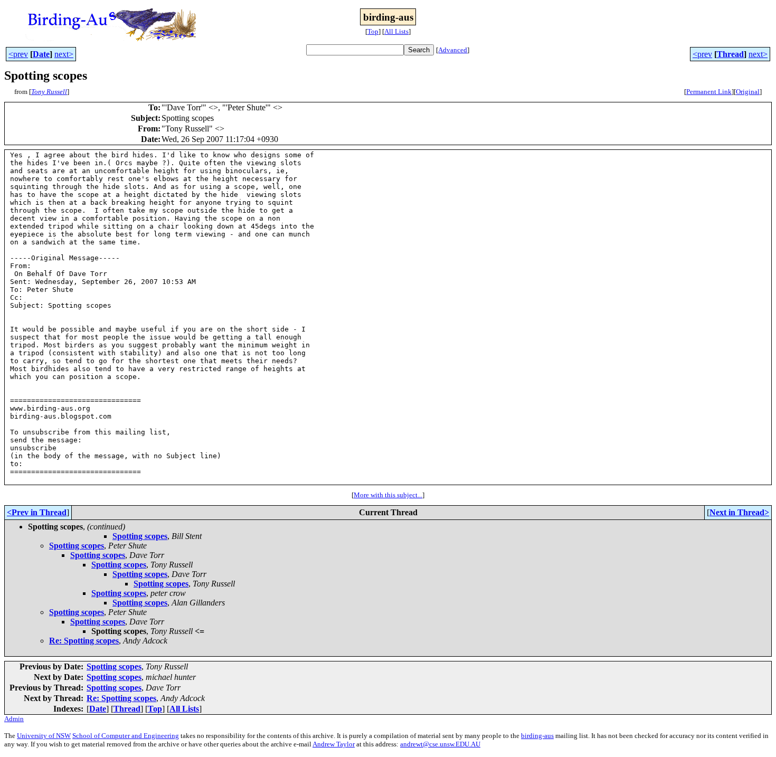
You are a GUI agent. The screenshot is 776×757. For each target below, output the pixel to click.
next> (63, 54)
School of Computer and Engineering (125, 736)
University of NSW (44, 736)
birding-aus (537, 736)
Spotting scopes (139, 536)
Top (372, 31)
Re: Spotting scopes (84, 640)
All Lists (396, 31)
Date (41, 54)
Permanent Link (709, 92)
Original (748, 92)
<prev (18, 54)
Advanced (452, 50)
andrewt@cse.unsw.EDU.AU (440, 744)
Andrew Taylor (334, 744)
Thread (730, 54)
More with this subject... (388, 495)
